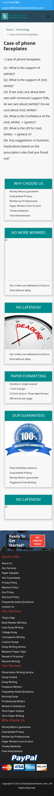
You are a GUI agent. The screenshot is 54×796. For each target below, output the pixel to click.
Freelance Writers (12, 686)
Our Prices (8, 592)
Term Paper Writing (13, 715)
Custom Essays (10, 642)
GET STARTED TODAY (37, 540)
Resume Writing (11, 661)
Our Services (9, 568)
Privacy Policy (9, 582)
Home (9, 29)
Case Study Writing (12, 627)
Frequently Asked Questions (18, 602)
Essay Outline (9, 677)
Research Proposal (12, 656)
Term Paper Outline (13, 711)
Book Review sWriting (14, 622)
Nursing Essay (10, 696)
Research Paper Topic (14, 651)
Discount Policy (10, 597)
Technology (22, 29)
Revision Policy (10, 587)
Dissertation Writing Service (17, 672)
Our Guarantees (11, 577)
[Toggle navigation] (48, 16)
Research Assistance (13, 706)
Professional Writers (13, 701)
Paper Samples (10, 573)
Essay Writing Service (14, 646)
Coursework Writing (13, 637)
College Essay (9, 632)
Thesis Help (8, 617)
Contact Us (8, 606)
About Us (7, 563)
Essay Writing (9, 682)
